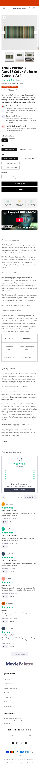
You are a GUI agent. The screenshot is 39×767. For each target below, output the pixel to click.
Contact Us (7, 697)
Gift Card (7, 679)
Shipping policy (22, 762)
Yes (5, 140)
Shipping (11, 90)
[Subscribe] (30, 735)
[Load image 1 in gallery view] (9, 56)
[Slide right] (37, 57)
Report (12, 522)
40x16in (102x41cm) (10, 163)
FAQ (5, 702)
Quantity (4, 172)
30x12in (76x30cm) (28, 159)
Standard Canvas (9, 149)
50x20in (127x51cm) (11, 168)
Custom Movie (8, 684)
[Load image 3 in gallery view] (29, 56)
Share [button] (6, 441)
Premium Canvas (26, 149)
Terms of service (11, 762)
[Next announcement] (35, 3)
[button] (4, 8)
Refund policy (22, 759)
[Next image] (36, 32)
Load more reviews (19, 654)
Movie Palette (12, 759)
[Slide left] (2, 57)
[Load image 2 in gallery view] (19, 56)
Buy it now (19, 190)
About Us (7, 693)
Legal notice (30, 762)
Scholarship (8, 706)
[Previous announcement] (4, 3)
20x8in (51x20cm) (10, 159)
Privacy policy (31, 759)
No (12, 140)
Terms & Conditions (10, 688)
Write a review (19, 490)
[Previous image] (3, 32)
